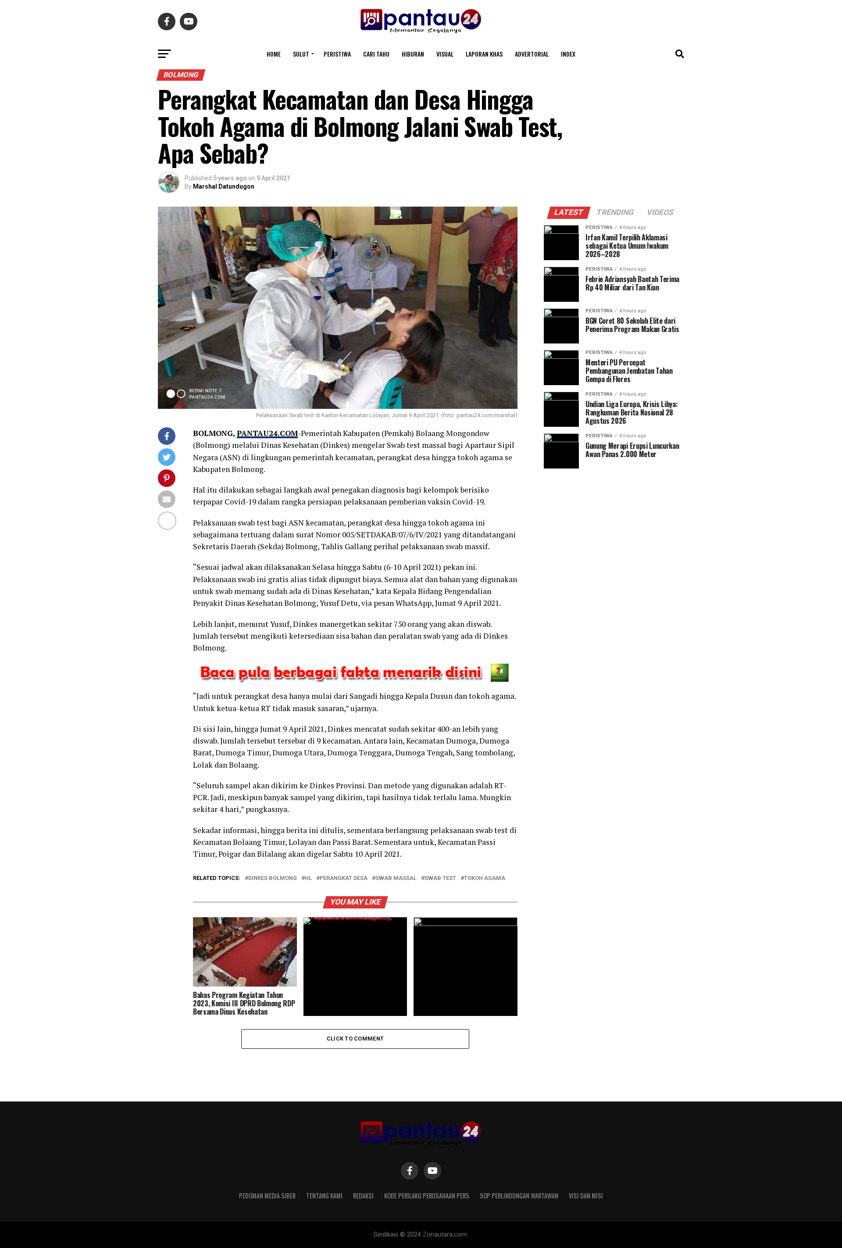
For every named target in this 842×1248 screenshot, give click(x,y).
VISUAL (444, 53)
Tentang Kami (324, 1195)
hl (308, 878)
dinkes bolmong (272, 878)
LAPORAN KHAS (484, 53)
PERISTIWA (337, 53)
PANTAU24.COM (267, 433)
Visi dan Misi (586, 1195)
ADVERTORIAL (532, 53)
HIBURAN (413, 53)
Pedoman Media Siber (267, 1195)
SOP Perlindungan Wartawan (519, 1195)
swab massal (396, 878)
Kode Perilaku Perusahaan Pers (426, 1195)
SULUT (301, 53)
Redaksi (363, 1195)
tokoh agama (484, 878)
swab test (440, 878)
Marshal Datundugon (223, 186)
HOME (274, 53)
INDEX (568, 53)
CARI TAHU (376, 53)
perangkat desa (343, 878)
